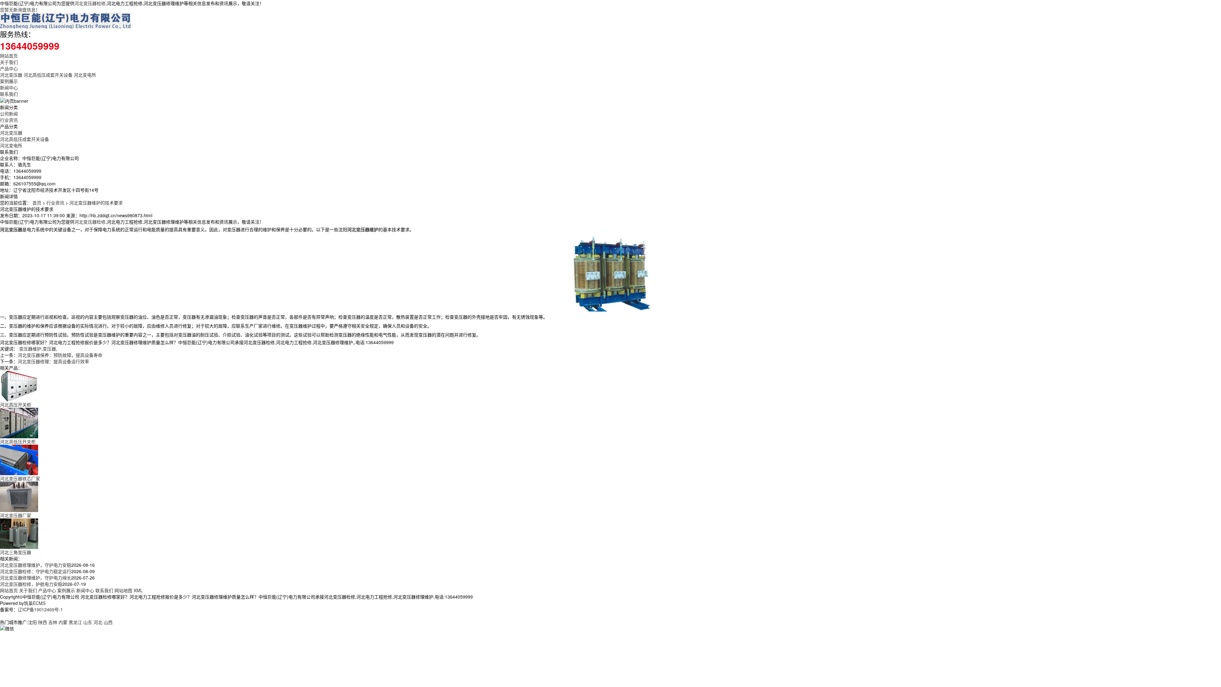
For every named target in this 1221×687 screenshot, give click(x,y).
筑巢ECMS (34, 603)
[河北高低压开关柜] (19, 422)
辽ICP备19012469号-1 (40, 609)
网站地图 (123, 590)
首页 (36, 202)
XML (138, 590)
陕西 (42, 622)
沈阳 (32, 622)
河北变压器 (11, 75)
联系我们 (9, 94)
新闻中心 (9, 87)
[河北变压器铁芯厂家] (19, 459)
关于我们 (9, 62)
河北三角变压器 (15, 552)
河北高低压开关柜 (18, 441)
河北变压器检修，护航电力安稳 (31, 584)
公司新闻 (9, 113)
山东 (87, 622)
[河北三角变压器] (19, 533)
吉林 (52, 622)
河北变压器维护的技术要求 (96, 202)
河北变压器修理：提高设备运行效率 (53, 361)
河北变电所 (85, 75)
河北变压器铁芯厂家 (20, 478)
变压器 (49, 348)
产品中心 (9, 68)
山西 (108, 622)
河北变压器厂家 (15, 515)
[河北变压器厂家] (19, 496)
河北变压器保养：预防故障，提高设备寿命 (60, 355)
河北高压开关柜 (15, 404)
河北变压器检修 (90, 3)
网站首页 (9, 55)
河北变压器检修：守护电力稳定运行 (35, 571)
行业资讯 (9, 120)
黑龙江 (75, 622)
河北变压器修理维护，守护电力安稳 (35, 565)
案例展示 (9, 81)
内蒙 (63, 622)
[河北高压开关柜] (19, 385)
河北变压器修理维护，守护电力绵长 (35, 577)
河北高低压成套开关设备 (48, 75)
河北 (97, 622)
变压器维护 (30, 348)
